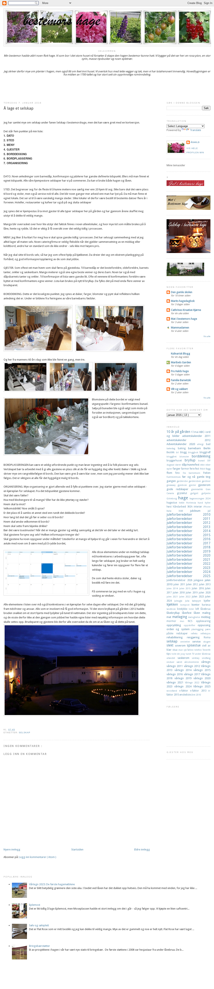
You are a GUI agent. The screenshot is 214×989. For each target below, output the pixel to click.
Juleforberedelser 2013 (188, 527)
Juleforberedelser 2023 (188, 568)
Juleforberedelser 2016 (188, 539)
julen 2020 (204, 592)
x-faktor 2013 (199, 690)
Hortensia (192, 502)
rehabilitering (177, 637)
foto (179, 472)
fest (197, 468)
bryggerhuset (176, 460)
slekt (171, 645)
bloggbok (194, 452)
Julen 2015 (185, 588)
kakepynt (198, 601)
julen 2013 (204, 584)
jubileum (199, 510)
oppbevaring (203, 621)
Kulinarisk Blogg (180, 353)
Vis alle (207, 336)
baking (183, 448)
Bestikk (171, 452)
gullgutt (195, 493)
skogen (206, 641)
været (181, 662)
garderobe (183, 481)
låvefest (188, 612)
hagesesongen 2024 (200, 498)
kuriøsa (206, 604)
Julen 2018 (179, 592)
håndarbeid (180, 506)
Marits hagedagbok (183, 300)
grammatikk (198, 489)
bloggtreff (205, 452)
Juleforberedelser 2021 (188, 560)
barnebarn (196, 448)
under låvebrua (202, 654)
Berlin (207, 448)
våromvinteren (192, 662)
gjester (193, 485)
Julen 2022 (185, 596)
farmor (185, 468)
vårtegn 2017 (192, 674)
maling (206, 612)
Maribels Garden (181, 362)
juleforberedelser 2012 (188, 523)
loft (197, 608)
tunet (189, 654)
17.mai (195, 432)
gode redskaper (179, 489)
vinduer (172, 662)
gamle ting (203, 476)
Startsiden (77, 849)
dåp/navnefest (191, 464)
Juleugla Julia (183, 601)
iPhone (206, 506)
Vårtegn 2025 (201, 686)
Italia (173, 511)
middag (205, 617)
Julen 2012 (192, 584)
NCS (192, 621)
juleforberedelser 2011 (188, 519)
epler (170, 468)
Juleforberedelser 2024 (188, 572)
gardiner (206, 481)
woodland (173, 690)
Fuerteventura (174, 477)
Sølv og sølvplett (39, 925)
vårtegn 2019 (184, 678)
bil (178, 452)
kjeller (207, 600)
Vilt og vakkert (179, 389)
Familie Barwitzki (181, 380)
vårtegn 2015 (202, 670)
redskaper (183, 633)
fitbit (203, 468)
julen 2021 (173, 596)
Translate (195, 130)
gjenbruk (183, 485)
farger (177, 468)
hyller (207, 502)
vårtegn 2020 (202, 678)
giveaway (172, 485)
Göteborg (172, 498)
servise (197, 641)
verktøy (197, 658)
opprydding (175, 625)
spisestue (194, 645)
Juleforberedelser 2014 (188, 531)
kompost (186, 605)
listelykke (183, 608)
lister (192, 609)
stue (180, 650)
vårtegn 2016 (175, 674)
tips (169, 653)
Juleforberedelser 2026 (180, 580)
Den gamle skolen (181, 292)
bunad (202, 460)
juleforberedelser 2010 (188, 515)
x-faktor (184, 690)
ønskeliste (185, 694)
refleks (195, 633)
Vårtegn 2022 (193, 682)
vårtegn (205, 661)
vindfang (206, 658)
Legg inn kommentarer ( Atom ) (37, 857)
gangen (172, 481)
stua (175, 649)
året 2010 (196, 694)
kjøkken (173, 604)
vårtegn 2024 (183, 686)
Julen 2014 (173, 588)
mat (169, 617)
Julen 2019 (192, 592)
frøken (206, 472)
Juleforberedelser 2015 (188, 535)
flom (171, 472)
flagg (208, 468)
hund (201, 502)
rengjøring (195, 637)
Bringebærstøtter (39, 945)
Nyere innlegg (12, 849)
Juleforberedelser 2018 (188, 547)
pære (207, 629)
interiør (198, 506)
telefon (198, 650)
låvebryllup (174, 612)
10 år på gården (179, 432)
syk (185, 650)
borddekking (201, 456)
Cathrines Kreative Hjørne (186, 309)
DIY (208, 460)
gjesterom (204, 485)
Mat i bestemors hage (184, 318)
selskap (24, 732)
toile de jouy (179, 654)
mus (184, 621)
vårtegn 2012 (192, 666)
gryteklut (183, 493)
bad (208, 444)
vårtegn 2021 (176, 682)
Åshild (195, 142)
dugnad (171, 464)
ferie (192, 468)
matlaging (180, 617)
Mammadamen (180, 327)
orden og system (179, 629)
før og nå (189, 476)
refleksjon (205, 633)
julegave (199, 580)
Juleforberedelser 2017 (188, 543)
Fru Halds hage (180, 371)
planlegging (198, 629)
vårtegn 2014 (184, 670)
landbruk (172, 609)
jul (209, 510)
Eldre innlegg (142, 849)
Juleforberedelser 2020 (188, 555)
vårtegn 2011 (175, 666)
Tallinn (190, 650)
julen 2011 (179, 584)
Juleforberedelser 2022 (188, 564)
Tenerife (206, 650)
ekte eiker (205, 464)
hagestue (173, 502)
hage (184, 497)
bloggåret (173, 456)
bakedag (172, 448)
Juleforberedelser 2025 (188, 576)
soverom (181, 645)
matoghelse (194, 617)
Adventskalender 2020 (182, 444)
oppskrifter (191, 625)
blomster (186, 456)
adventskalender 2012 (188, 440)
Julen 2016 (198, 588)
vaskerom (185, 657)
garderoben (195, 481)
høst (170, 506)
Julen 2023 (198, 596)
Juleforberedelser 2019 (188, 551)
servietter (186, 641)
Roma (207, 637)
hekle (182, 502)
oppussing (204, 625)
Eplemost (34, 904)
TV (193, 654)
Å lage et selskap (18, 108)
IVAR (184, 511)
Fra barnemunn (193, 473)
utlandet (172, 658)
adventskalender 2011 (196, 435)
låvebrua (205, 608)
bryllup (191, 460)
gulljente (205, 493)
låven (198, 612)
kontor (197, 604)
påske (171, 633)
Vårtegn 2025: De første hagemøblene (52, 884)
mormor (173, 621)
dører (178, 464)
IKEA (190, 506)
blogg (184, 452)
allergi (201, 444)
